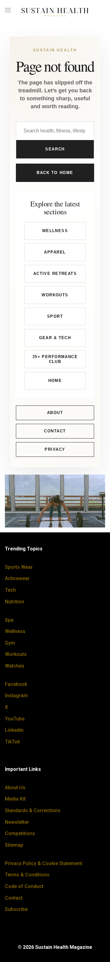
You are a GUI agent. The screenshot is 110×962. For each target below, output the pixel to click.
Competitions (20, 833)
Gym (10, 643)
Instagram (16, 695)
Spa (9, 620)
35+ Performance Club (55, 359)
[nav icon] (8, 10)
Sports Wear (19, 567)
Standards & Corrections (33, 810)
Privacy (55, 449)
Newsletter (17, 822)
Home (55, 380)
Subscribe (16, 909)
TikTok (12, 742)
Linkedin (14, 730)
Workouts (55, 295)
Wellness (55, 230)
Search (54, 149)
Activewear (17, 578)
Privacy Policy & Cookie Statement (43, 863)
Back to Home (55, 172)
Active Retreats (55, 273)
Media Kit (15, 799)
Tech (10, 590)
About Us (15, 787)
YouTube (14, 719)
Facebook (16, 684)
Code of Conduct (24, 886)
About (55, 412)
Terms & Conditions (27, 875)
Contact (55, 431)
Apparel (55, 252)
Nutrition (14, 602)
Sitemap (14, 845)
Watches (14, 666)
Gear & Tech (55, 337)
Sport (55, 316)
